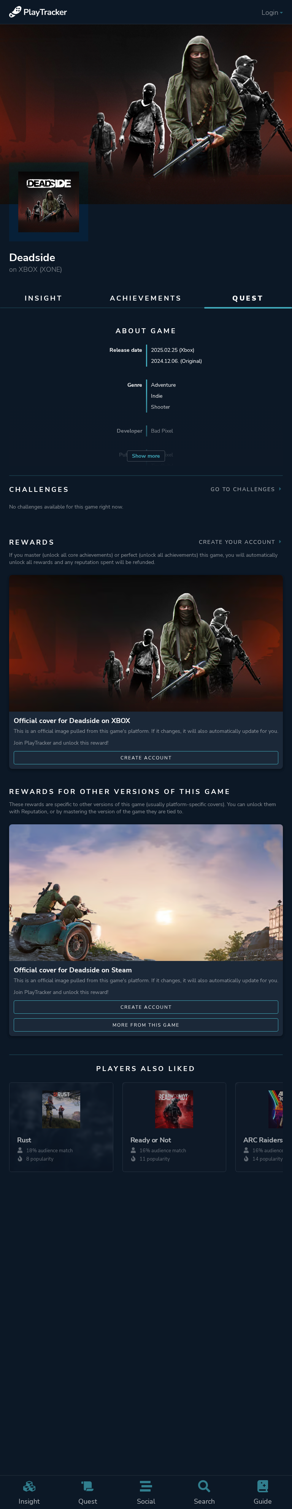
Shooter (160, 407)
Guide (263, 1501)
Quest (87, 1501)
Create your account (238, 542)
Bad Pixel (162, 431)
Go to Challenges (244, 489)
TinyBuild (162, 465)
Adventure (163, 385)
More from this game (146, 1025)
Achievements (146, 298)
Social (146, 1501)
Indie (156, 396)
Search (204, 1501)
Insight (29, 1501)
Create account (146, 758)
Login (270, 12)
